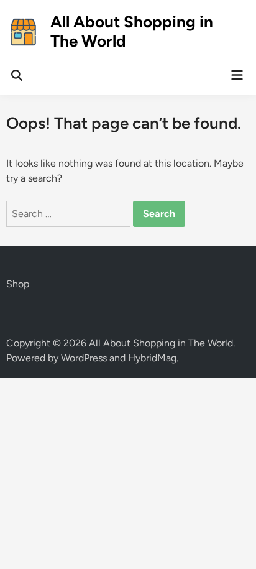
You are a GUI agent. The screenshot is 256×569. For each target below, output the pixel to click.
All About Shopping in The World (131, 31)
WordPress (84, 358)
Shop (17, 284)
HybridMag (152, 358)
